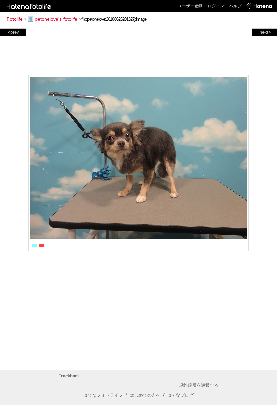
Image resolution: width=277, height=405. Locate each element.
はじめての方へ (145, 395)
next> (265, 32)
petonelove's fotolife (56, 19)
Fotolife (15, 19)
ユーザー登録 (190, 6)
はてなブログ (180, 395)
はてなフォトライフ (103, 395)
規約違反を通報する (199, 385)
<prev (13, 32)
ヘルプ (235, 6)
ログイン (216, 6)
